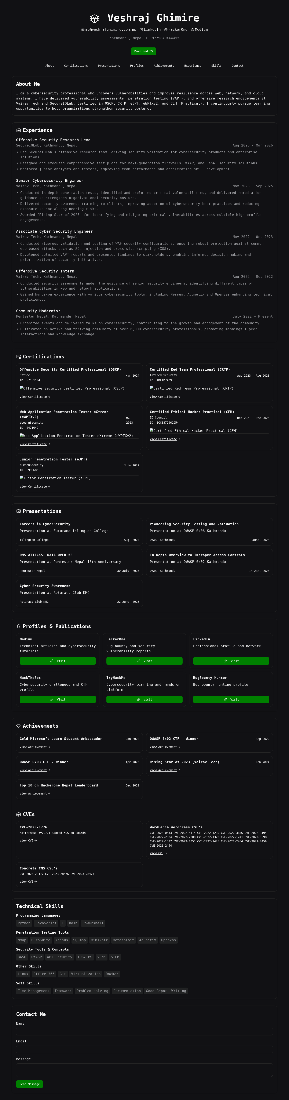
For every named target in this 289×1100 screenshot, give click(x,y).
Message (23, 1059)
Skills (216, 65)
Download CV (143, 51)
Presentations (109, 65)
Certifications (76, 65)
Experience (192, 65)
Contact (238, 65)
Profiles (137, 65)
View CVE (26, 840)
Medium (201, 30)
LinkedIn (152, 30)
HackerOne (177, 30)
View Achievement (33, 747)
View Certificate (33, 396)
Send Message (29, 1084)
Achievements (164, 65)
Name (20, 1023)
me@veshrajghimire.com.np (110, 30)
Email (21, 1041)
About (49, 65)
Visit (61, 661)
